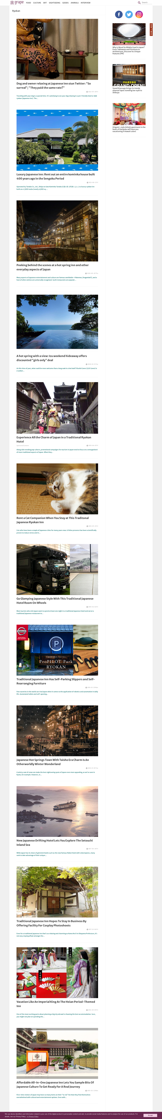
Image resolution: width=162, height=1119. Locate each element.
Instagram (139, 14)
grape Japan (17, 3)
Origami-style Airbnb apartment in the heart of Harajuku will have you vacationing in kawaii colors (129, 129)
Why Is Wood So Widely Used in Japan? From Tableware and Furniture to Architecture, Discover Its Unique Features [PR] (129, 50)
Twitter (129, 14)
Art (45, 3)
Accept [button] (150, 1115)
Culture (37, 3)
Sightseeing (54, 3)
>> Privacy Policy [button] (32, 1116)
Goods (65, 3)
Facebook (119, 14)
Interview (85, 3)
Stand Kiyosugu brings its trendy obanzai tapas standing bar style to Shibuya (127, 90)
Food (28, 3)
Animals (75, 3)
